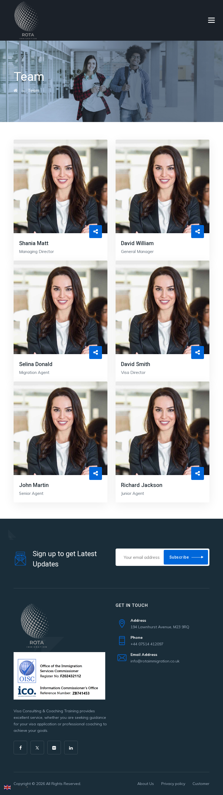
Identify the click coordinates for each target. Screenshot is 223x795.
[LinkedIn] (71, 747)
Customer (201, 783)
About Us (145, 783)
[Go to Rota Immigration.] (16, 90)
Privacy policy (173, 783)
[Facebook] (20, 747)
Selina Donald (35, 364)
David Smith (135, 364)
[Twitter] (37, 747)
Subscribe (179, 557)
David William (137, 243)
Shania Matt (33, 243)
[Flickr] (54, 747)
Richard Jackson (141, 485)
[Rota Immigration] (29, 20)
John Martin (34, 485)
